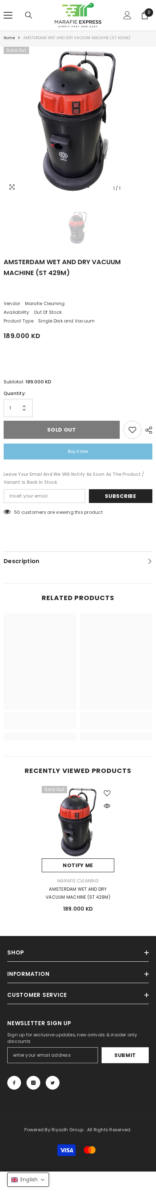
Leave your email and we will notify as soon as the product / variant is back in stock (74, 478)
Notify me (78, 865)
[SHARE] (146, 430)
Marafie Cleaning (45, 303)
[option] (78, 121)
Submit (125, 1055)
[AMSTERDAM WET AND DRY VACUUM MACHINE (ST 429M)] (78, 822)
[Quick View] (107, 805)
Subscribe (120, 496)
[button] (28, 1179)
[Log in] (127, 15)
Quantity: (15, 393)
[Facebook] (14, 1083)
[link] (40, 725)
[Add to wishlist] (132, 430)
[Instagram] (33, 1083)
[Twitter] (52, 1083)
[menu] (8, 15)
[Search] (28, 15)
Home (9, 38)
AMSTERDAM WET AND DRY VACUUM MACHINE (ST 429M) (78, 893)
